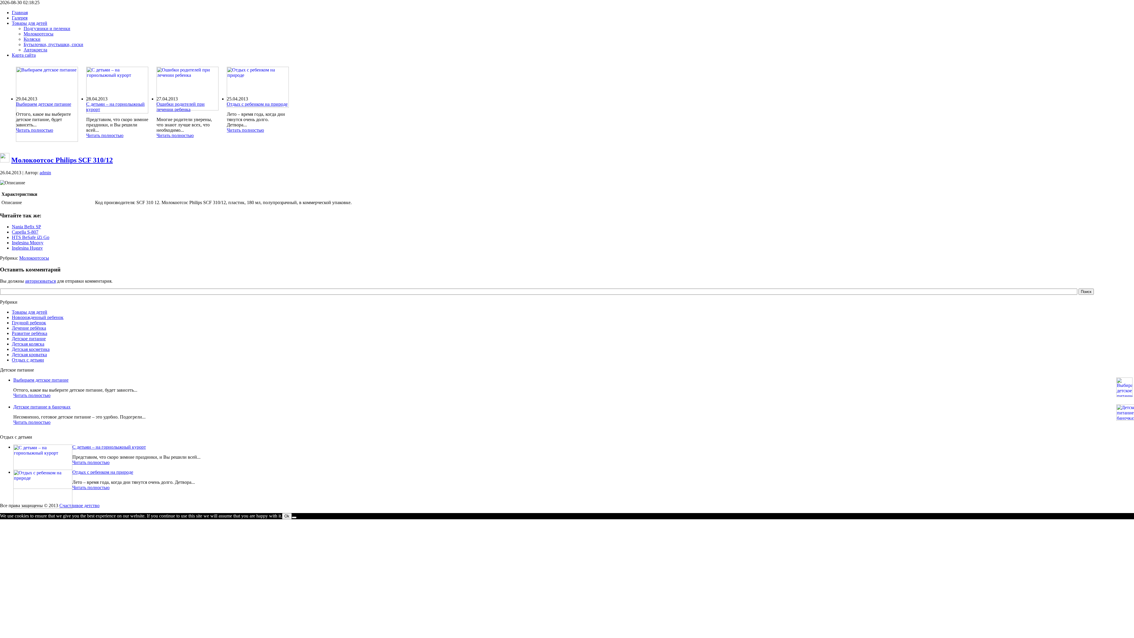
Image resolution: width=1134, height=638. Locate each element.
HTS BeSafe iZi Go (30, 237)
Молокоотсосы (34, 258)
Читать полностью (34, 130)
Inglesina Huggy (27, 247)
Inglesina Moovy (27, 242)
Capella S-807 (25, 232)
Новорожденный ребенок (37, 317)
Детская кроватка (29, 354)
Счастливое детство (79, 505)
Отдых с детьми (28, 359)
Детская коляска (28, 343)
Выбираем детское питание (43, 104)
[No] (294, 517)
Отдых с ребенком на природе (257, 104)
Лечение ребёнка (29, 328)
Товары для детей (29, 312)
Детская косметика (31, 349)
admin (45, 172)
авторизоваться (40, 281)
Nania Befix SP (26, 226)
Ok (286, 516)
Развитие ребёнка (29, 333)
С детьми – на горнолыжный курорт (109, 447)
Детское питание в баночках (42, 406)
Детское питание (29, 338)
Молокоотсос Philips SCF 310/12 (62, 160)
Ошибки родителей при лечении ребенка (181, 107)
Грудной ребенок (29, 322)
